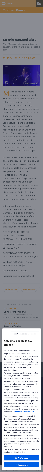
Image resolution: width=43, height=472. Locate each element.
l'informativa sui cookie (24, 412)
